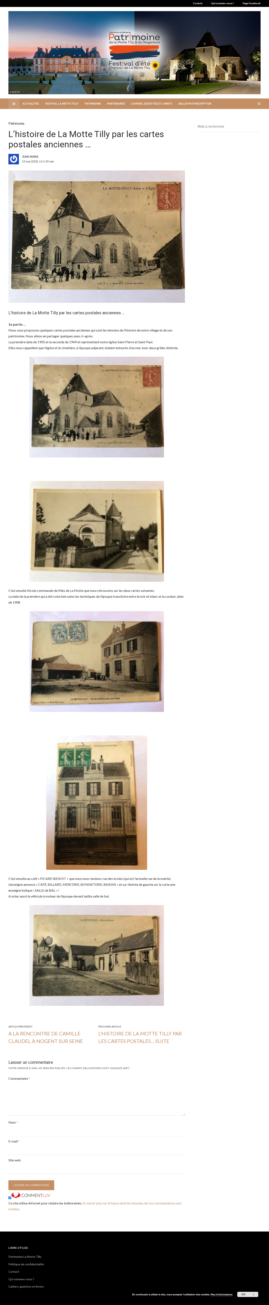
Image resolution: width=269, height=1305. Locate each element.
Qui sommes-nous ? (222, 3)
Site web (14, 1160)
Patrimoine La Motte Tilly (24, 1256)
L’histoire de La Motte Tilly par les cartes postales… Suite (140, 1037)
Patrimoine (93, 103)
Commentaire (19, 1078)
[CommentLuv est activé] (30, 1197)
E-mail (14, 1141)
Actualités (30, 103)
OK (243, 1294)
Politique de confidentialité (26, 1264)
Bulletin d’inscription (195, 103)
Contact (198, 3)
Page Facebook (252, 3)
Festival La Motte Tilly (61, 103)
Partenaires (116, 103)
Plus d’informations (221, 1294)
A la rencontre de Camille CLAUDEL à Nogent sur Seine (45, 1037)
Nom (13, 1122)
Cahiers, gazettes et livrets (151, 103)
